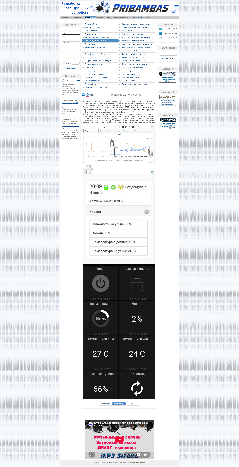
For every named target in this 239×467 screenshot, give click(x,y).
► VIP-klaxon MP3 (89, 31)
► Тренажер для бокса (91, 27)
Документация (119, 404)
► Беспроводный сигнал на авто (132, 54)
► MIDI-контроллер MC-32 (92, 81)
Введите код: (66, 61)
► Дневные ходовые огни (92, 64)
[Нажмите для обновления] (66, 63)
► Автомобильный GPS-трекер (131, 51)
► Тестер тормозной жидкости (131, 67)
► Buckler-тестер (89, 57)
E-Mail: (64, 33)
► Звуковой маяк (89, 44)
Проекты (89, 17)
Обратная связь (121, 17)
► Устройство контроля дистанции (132, 41)
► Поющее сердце (126, 71)
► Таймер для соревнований (93, 47)
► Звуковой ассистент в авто (93, 51)
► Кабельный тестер (127, 81)
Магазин (77, 17)
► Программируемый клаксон (93, 71)
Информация (105, 404)
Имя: (64, 28)
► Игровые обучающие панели (131, 34)
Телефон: (65, 38)
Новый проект (103, 17)
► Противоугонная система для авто (133, 84)
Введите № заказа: (168, 52)
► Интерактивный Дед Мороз (93, 74)
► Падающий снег (89, 84)
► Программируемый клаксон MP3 (132, 61)
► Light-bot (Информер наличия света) (134, 27)
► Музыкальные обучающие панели (96, 37)
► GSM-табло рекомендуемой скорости (134, 47)
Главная (65, 17)
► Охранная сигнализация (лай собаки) (134, 24)
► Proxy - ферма (126, 31)
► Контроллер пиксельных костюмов (133, 64)
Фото (132, 404)
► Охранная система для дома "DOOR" (97, 77)
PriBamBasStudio (139, 462)
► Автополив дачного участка (94, 41)
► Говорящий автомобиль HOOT (95, 87)
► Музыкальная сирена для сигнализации (135, 44)
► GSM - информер (90, 67)
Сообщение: (66, 42)
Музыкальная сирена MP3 (70, 103)
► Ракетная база (89, 34)
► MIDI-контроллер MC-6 (129, 77)
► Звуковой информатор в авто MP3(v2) (134, 37)
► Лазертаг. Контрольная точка (131, 57)
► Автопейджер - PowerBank (93, 54)
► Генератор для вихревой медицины (96, 61)
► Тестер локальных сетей (129, 74)
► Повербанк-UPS (89, 24)
